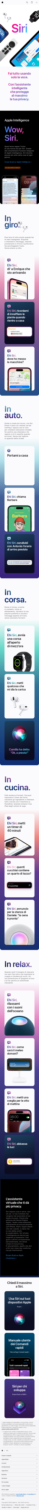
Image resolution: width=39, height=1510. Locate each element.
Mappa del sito (25, 1507)
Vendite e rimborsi (7, 1507)
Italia (3, 1499)
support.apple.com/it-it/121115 (10, 1429)
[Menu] (36, 2)
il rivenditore (30, 1494)
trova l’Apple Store (21, 1494)
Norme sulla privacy (7, 1505)
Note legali (16, 1507)
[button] (27, 2)
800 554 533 (20, 1496)
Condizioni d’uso (30, 1505)
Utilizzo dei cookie (19, 1505)
